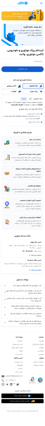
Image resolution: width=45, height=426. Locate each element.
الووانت (41, 348)
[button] (22, 285)
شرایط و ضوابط (39, 365)
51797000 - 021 (10, 380)
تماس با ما (19, 354)
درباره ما (19, 341)
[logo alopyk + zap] (22, 3)
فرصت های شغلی (16, 348)
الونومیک (19, 365)
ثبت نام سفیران (17, 344)
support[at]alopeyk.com (13, 376)
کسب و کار (18, 372)
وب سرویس (18, 362)
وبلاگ (20, 351)
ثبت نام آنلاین (22, 69)
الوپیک (41, 341)
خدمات (20, 369)
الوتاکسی (41, 351)
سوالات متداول (38, 362)
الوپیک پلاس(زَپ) (38, 344)
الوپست (41, 354)
